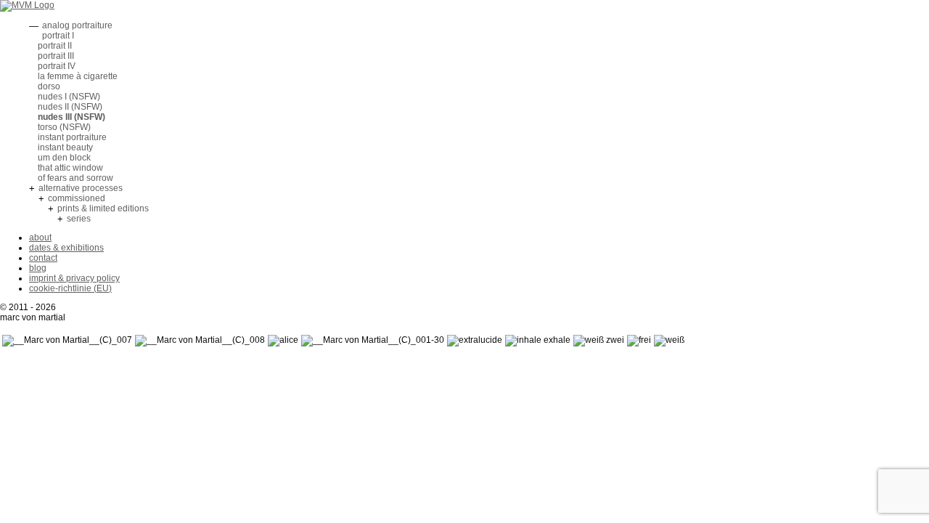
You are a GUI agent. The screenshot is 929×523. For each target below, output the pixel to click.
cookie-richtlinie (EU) (70, 288)
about (40, 237)
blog (37, 268)
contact (43, 258)
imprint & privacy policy (74, 278)
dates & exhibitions (66, 248)
